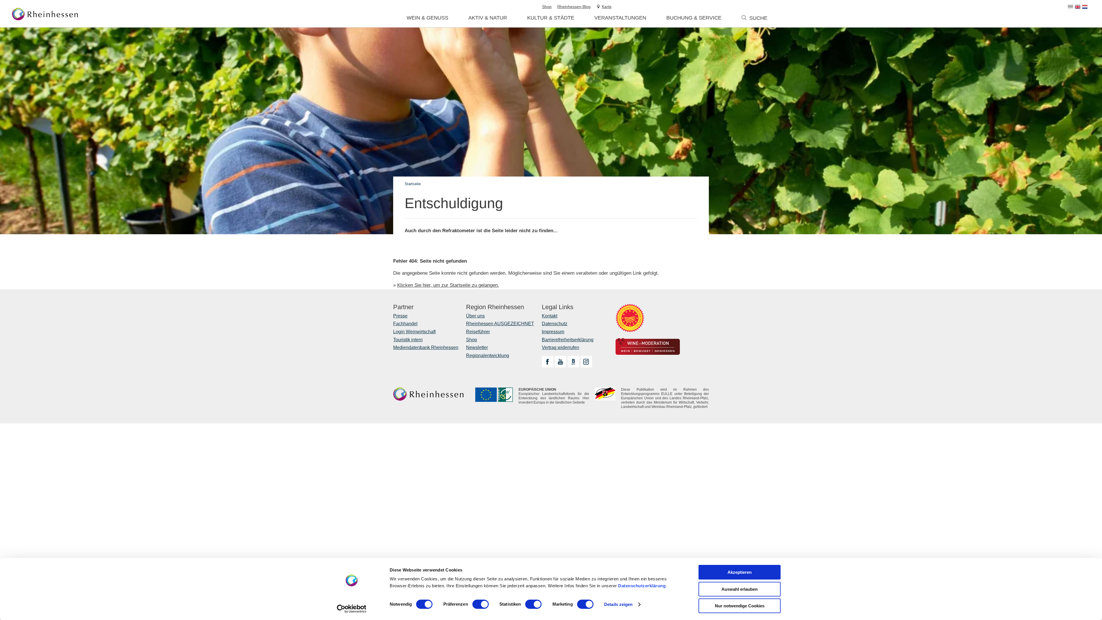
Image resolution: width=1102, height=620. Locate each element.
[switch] (480, 604)
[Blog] (573, 361)
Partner (403, 307)
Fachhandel (405, 323)
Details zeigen (618, 604)
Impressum (553, 331)
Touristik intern (408, 339)
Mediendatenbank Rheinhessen (425, 347)
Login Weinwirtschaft (414, 331)
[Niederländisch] (1085, 7)
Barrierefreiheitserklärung (567, 339)
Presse (400, 315)
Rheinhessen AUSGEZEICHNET (500, 323)
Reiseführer (478, 331)
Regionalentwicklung (487, 355)
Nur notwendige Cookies (740, 605)
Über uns (475, 315)
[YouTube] (560, 361)
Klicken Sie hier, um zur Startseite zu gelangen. (448, 285)
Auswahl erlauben (739, 589)
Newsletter (477, 347)
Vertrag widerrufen (560, 347)
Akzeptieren (739, 572)
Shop (471, 339)
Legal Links (557, 307)
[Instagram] (586, 361)
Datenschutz (554, 323)
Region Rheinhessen (495, 307)
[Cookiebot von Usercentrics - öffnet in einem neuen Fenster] (352, 608)
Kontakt (549, 315)
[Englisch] (1077, 7)
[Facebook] (547, 361)
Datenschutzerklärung (642, 585)
